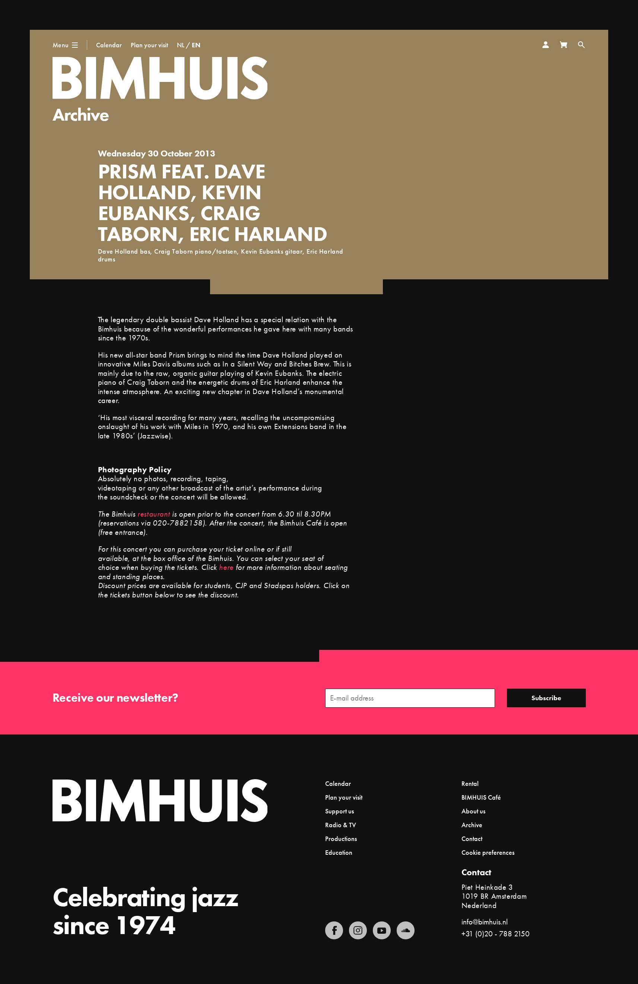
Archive (81, 114)
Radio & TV (340, 824)
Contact (471, 838)
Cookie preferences (487, 852)
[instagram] (358, 930)
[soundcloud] (406, 930)
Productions (341, 838)
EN (196, 45)
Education (338, 852)
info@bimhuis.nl (484, 922)
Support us (339, 811)
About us (473, 811)
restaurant (153, 514)
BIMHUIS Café (481, 797)
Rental (470, 783)
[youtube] (382, 930)
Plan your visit (149, 45)
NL (180, 45)
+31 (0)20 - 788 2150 (495, 934)
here (226, 567)
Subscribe (546, 697)
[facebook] (334, 930)
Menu (61, 45)
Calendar (109, 45)
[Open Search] (581, 44)
